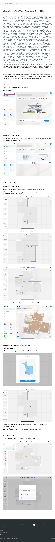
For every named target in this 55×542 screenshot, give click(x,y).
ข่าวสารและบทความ (25, 526)
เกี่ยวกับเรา (23, 524)
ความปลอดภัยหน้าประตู (3, 526)
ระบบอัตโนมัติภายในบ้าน (3, 532)
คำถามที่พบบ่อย (8, 3)
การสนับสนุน (12, 524)
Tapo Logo (8, 0)
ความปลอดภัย (2, 524)
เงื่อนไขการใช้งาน (46, 526)
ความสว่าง (1, 530)
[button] (34, 525)
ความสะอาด (1, 528)
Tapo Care (1, 534)
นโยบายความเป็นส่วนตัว (47, 524)
